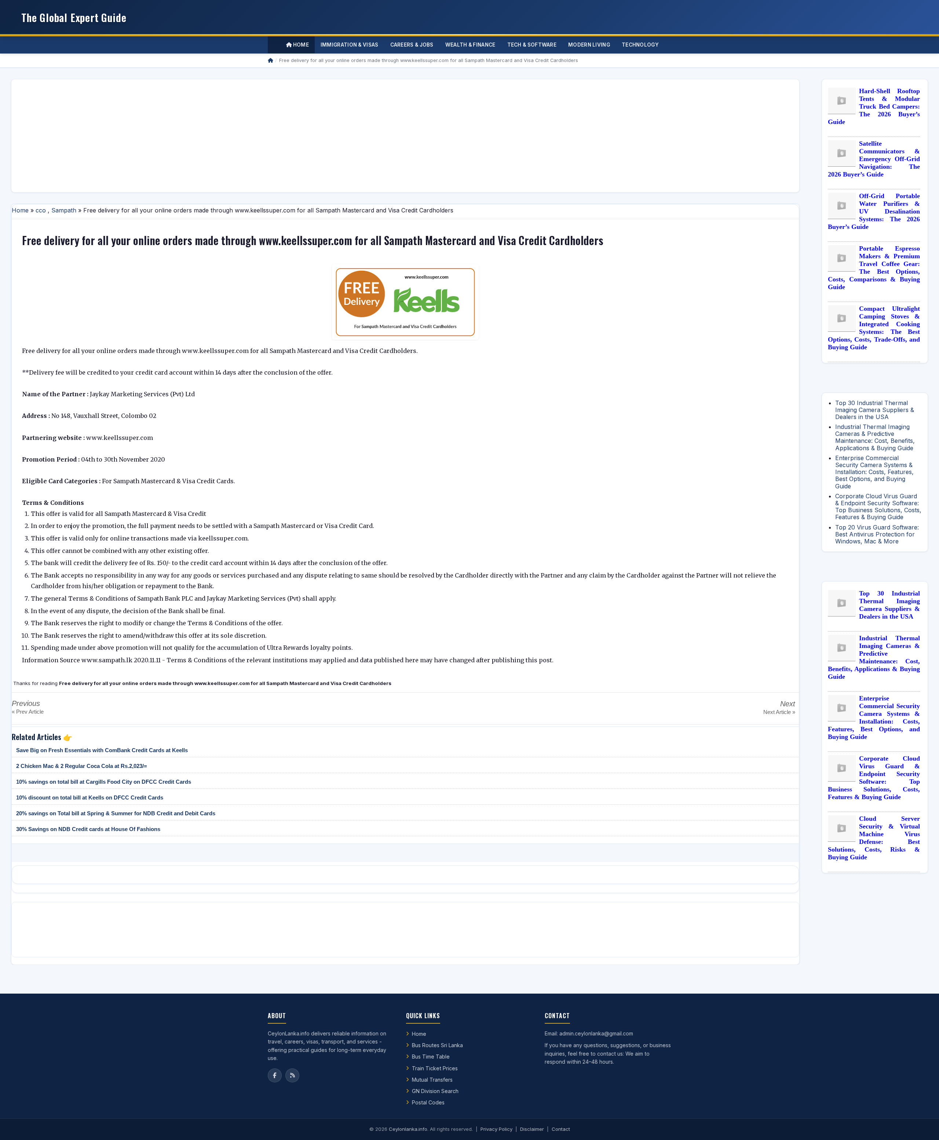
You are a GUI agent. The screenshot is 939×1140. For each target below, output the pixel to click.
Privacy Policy (496, 1129)
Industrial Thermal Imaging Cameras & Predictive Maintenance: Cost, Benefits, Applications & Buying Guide (875, 437)
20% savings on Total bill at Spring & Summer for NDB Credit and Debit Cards (115, 813)
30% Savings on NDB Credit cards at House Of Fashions (88, 829)
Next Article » (779, 712)
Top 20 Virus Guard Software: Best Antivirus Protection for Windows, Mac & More (877, 534)
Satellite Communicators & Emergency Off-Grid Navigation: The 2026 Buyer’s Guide (874, 159)
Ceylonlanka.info (408, 1129)
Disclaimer (532, 1129)
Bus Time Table (431, 1056)
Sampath (63, 210)
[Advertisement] (237, 135)
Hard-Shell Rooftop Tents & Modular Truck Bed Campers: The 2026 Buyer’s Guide (874, 106)
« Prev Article (28, 712)
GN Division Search (435, 1091)
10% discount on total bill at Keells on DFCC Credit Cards (89, 797)
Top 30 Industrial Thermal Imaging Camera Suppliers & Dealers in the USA (874, 409)
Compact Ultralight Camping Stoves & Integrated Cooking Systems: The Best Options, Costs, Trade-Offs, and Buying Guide (874, 328)
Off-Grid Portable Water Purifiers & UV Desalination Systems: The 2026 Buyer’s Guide (874, 211)
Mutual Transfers (432, 1080)
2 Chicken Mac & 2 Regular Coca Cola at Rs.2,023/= (81, 766)
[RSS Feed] (292, 1075)
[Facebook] (275, 1075)
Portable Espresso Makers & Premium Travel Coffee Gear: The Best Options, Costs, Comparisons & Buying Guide (874, 268)
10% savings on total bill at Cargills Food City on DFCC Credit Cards (103, 782)
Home (300, 45)
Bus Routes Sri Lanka (437, 1045)
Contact (561, 1129)
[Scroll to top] (922, 1125)
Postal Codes (428, 1102)
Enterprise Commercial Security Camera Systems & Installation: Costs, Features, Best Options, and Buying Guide (874, 472)
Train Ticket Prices (435, 1068)
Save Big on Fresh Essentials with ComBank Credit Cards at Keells (102, 750)
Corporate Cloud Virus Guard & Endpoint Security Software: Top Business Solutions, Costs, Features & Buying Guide (878, 506)
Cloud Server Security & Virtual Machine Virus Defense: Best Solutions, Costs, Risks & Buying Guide (874, 838)
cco (41, 210)
